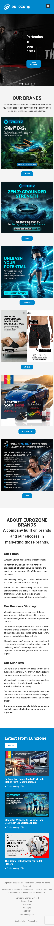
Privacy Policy (33, 921)
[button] (48, 6)
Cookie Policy (20, 921)
